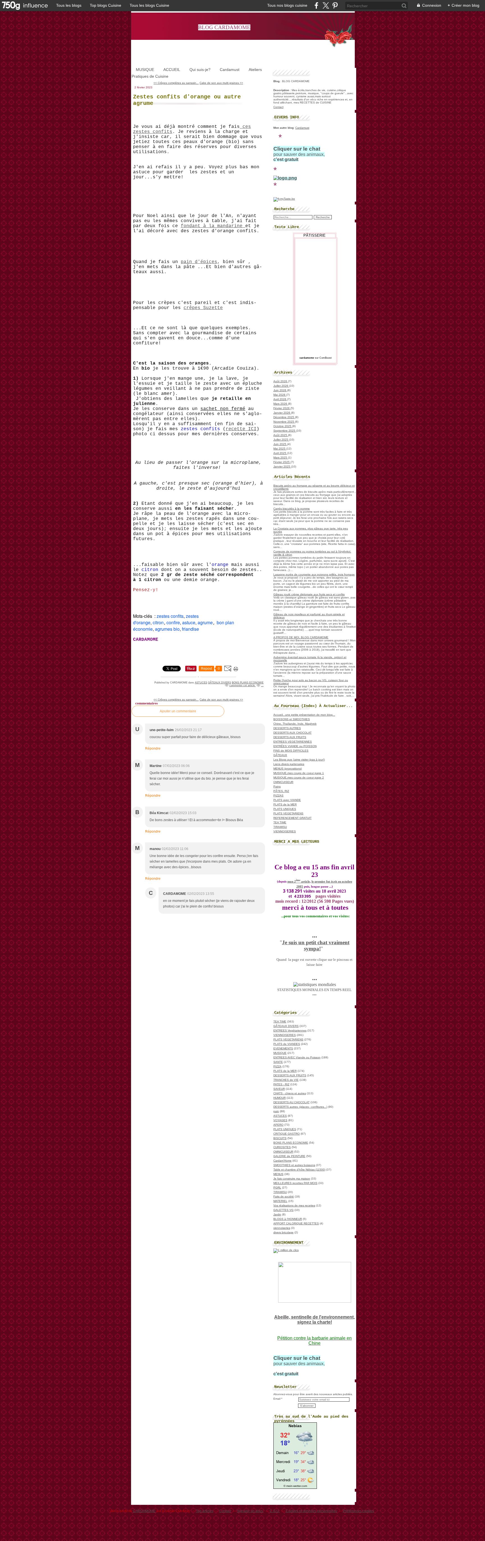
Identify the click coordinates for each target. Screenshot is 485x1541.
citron (158, 622)
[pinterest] (334, 5)
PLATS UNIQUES (284, 808)
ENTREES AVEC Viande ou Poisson (297, 1057)
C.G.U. (275, 1511)
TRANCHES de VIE (286, 1079)
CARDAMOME (144, 1511)
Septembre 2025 (284, 430)
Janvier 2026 (282, 412)
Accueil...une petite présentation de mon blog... (304, 714)
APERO (278, 1124)
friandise (190, 629)
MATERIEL (280, 1201)
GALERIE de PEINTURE (289, 1156)
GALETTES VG (283, 1209)
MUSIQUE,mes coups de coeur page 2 (298, 777)
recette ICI (241, 429)
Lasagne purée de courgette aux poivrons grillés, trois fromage (314, 574)
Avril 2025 (280, 453)
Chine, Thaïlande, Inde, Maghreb (295, 723)
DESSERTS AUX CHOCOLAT (292, 732)
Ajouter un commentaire (178, 711)
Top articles (204, 1511)
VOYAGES (280, 1120)
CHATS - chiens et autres (289, 1093)
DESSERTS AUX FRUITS (289, 737)
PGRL (277, 1187)
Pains (277, 786)
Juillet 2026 (281, 385)
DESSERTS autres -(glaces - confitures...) (300, 1106)
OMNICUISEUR (283, 782)
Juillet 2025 (281, 439)
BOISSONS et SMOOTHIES (291, 719)
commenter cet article (242, 685)
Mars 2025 (280, 457)
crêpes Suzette (203, 307)
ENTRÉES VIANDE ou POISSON (295, 746)
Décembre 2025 (284, 417)
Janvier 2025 (282, 466)
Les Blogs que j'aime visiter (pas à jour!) (299, 759)
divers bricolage (283, 1232)
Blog (276, 81)
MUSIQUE (145, 69)
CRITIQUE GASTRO (286, 1133)
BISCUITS (280, 1138)
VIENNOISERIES (284, 831)
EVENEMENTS (283, 1048)
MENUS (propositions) (287, 768)
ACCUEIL (171, 69)
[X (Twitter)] (325, 5)
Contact (278, 107)
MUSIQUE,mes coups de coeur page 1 (298, 773)
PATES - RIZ (281, 1084)
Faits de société (283, 1196)
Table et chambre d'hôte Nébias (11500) (299, 1169)
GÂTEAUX (280, 755)
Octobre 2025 (282, 426)
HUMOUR (279, 1097)
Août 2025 (280, 435)
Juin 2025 (280, 444)
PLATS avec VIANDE (287, 799)
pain (276, 1111)
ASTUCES (201, 682)
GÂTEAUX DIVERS (219, 682)
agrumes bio (167, 629)
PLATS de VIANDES (286, 1043)
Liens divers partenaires (288, 764)
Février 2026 (281, 408)
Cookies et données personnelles (311, 1511)
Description (281, 90)
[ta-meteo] (295, 1482)
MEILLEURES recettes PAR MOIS (295, 1183)
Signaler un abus (250, 1511)
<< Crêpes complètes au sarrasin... (176, 82)
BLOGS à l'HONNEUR (287, 1218)
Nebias (295, 1425)
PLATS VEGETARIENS (288, 813)
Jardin (277, 1214)
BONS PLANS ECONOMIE (248, 682)
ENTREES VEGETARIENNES (292, 741)
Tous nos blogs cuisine (287, 5)
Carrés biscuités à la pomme (291, 508)
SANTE (278, 1061)
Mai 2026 (279, 394)
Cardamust (229, 69)
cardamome (306, 357)
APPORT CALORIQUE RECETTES (296, 1223)
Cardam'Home (282, 1160)
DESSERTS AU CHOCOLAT (291, 1102)
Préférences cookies (358, 1511)
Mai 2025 (279, 448)
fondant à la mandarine (213, 226)
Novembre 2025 (284, 421)
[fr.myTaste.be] (284, 198)
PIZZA (277, 1066)
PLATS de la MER (285, 804)
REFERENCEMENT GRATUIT (292, 817)
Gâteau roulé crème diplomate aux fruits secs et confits (309, 594)
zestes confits (170, 616)
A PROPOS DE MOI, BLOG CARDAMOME (300, 637)
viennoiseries (281, 1227)
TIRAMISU (280, 826)
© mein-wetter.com (295, 1485)
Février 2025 (281, 462)
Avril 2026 (280, 399)
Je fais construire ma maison (291, 1178)
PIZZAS (278, 795)
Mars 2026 (280, 403)
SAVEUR (279, 1088)
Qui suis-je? (200, 69)
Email (276, 1398)
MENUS (278, 1174)
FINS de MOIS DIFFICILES (290, 750)
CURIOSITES (282, 1147)
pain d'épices (199, 261)
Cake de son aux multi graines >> (221, 82)
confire (173, 622)
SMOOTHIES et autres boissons (294, 1165)
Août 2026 (280, 381)
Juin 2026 (280, 390)
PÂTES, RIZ (281, 791)
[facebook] (316, 5)
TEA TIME (279, 822)
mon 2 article (298, 881)
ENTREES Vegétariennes (289, 1030)
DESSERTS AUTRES (287, 728)
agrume (205, 622)
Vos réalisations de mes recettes (294, 1205)
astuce (188, 622)
